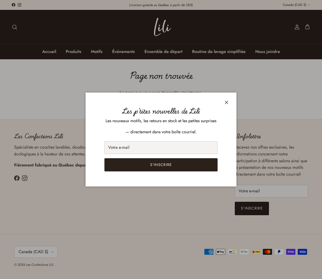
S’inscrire (161, 164)
